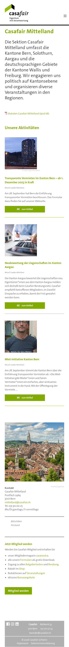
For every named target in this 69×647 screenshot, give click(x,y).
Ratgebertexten (34, 564)
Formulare (26, 560)
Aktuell (7, 188)
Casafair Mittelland (17, 188)
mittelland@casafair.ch (17, 502)
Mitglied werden (18, 591)
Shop (22, 568)
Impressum (22, 643)
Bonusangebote (26, 577)
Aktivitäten (16, 521)
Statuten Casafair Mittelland (23, 113)
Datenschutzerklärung (43, 643)
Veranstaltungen (36, 573)
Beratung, (53, 564)
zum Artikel (27, 209)
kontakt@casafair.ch (40, 633)
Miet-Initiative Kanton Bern (22, 359)
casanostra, (42, 555)
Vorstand (15, 525)
